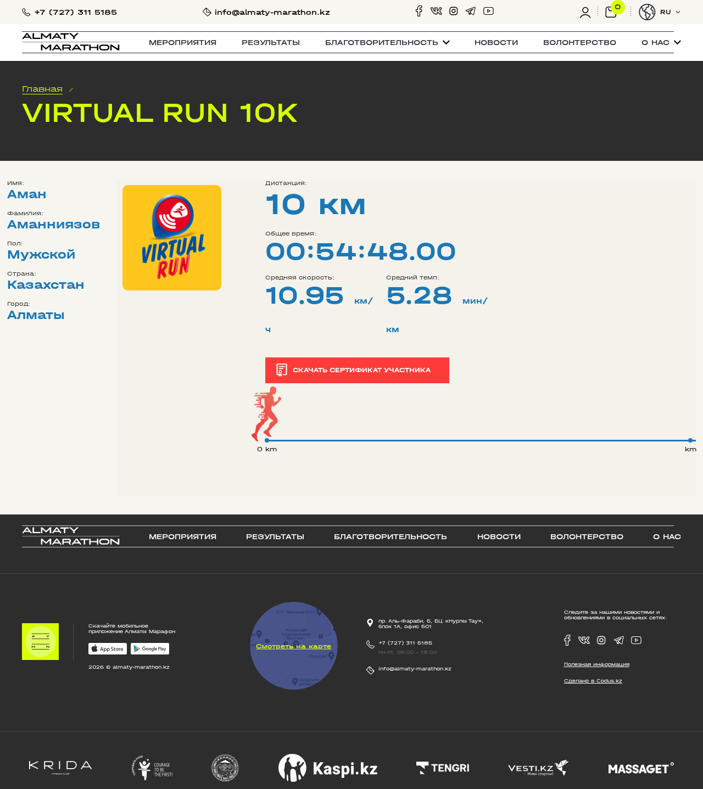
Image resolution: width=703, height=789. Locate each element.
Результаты (271, 42)
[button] (387, 42)
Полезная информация (596, 664)
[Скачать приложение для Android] (150, 649)
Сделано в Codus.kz (593, 681)
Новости (496, 42)
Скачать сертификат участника (362, 370)
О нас (667, 536)
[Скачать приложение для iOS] (107, 649)
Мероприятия (182, 42)
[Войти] (588, 12)
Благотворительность (390, 536)
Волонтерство (579, 42)
